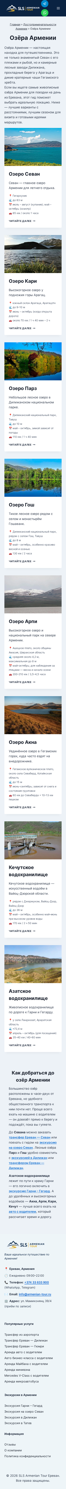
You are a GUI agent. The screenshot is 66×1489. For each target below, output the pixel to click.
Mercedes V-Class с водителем (26, 1375)
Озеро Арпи (23, 621)
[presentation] (33, 147)
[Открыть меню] (58, 8)
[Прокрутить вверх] (61, 1474)
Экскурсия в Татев (18, 1423)
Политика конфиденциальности (27, 1456)
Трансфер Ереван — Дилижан (25, 1340)
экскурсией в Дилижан (29, 1158)
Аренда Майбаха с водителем (26, 1364)
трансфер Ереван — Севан (29, 1137)
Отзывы (10, 1444)
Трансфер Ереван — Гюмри (24, 1346)
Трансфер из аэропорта (21, 1334)
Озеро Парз (23, 388)
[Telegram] (44, 3)
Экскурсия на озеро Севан (23, 1411)
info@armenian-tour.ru (35, 1294)
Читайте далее (22, 221)
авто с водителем (22, 1211)
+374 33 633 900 (36, 1282)
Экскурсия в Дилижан (20, 1417)
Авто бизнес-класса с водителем (28, 1358)
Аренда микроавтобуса (21, 1381)
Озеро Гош (21, 505)
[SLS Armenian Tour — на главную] (25, 1245)
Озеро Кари (23, 281)
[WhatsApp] (44, 12)
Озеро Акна (23, 742)
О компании (13, 1450)
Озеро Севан (24, 174)
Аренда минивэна (17, 1369)
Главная (15, 24)
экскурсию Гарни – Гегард (29, 1191)
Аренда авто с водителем (23, 1352)
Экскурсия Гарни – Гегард (23, 1405)
